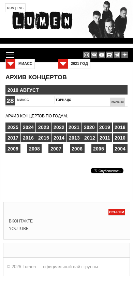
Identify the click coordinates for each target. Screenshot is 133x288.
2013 (74, 138)
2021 (74, 127)
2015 (43, 138)
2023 (43, 127)
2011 (105, 138)
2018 (120, 127)
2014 (59, 138)
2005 (98, 149)
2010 (120, 138)
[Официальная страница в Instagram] (86, 55)
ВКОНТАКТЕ (21, 221)
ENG (20, 8)
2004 (120, 149)
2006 (77, 149)
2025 (13, 127)
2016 (28, 138)
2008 (34, 149)
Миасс (23, 100)
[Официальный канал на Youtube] (102, 55)
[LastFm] (117, 55)
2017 (13, 138)
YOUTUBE (19, 228)
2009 (13, 149)
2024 (28, 127)
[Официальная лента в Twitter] (109, 55)
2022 (59, 127)
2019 (104, 127)
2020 (89, 127)
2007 (55, 149)
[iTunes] (124, 55)
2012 (89, 138)
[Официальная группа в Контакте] (94, 55)
